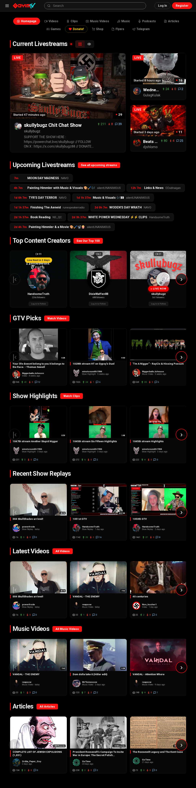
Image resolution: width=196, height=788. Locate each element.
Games (56, 29)
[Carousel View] (89, 44)
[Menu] (7, 5)
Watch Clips (71, 396)
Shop (99, 29)
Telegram (143, 29)
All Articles (47, 706)
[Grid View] (80, 44)
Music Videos (99, 21)
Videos (53, 21)
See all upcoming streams (99, 165)
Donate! (78, 29)
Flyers (120, 29)
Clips (74, 21)
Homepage (28, 21)
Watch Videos (56, 318)
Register (182, 5)
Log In (162, 5)
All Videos (63, 551)
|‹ (15, 279)
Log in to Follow (38, 304)
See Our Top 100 (88, 241)
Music (125, 21)
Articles (173, 21)
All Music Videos (67, 629)
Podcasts (149, 21)
